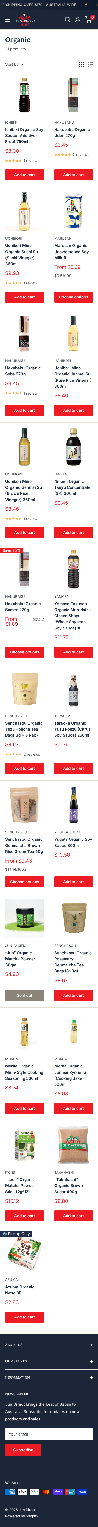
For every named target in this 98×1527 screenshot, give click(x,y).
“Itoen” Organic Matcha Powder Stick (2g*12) (20, 1185)
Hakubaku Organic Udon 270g (72, 132)
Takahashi (64, 1172)
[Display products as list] (90, 64)
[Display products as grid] (81, 64)
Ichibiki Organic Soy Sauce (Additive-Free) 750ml (24, 135)
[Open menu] (7, 20)
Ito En (10, 1172)
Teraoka (62, 716)
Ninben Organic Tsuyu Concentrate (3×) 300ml (72, 487)
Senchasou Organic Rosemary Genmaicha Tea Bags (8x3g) (73, 962)
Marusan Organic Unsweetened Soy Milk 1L (71, 251)
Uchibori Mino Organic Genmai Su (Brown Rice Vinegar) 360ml (23, 490)
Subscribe (23, 1450)
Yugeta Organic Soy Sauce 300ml (73, 842)
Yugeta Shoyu (68, 832)
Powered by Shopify (21, 1516)
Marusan (63, 238)
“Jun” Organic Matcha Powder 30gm (20, 959)
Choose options (73, 297)
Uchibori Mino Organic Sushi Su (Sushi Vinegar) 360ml (21, 254)
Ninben (60, 474)
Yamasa (61, 596)
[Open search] (68, 19)
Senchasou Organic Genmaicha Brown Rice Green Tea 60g (24, 845)
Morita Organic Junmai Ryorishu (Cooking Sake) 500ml (70, 1075)
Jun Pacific (15, 946)
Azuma (11, 1279)
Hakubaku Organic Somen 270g (23, 606)
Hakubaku (64, 122)
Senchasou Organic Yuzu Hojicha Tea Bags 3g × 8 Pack (24, 729)
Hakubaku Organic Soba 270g (23, 370)
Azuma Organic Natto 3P (19, 1289)
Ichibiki (11, 122)
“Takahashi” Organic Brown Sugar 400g (68, 1185)
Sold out (24, 995)
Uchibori (13, 238)
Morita (11, 1059)
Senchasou (16, 716)
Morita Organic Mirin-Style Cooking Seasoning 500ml (24, 1072)
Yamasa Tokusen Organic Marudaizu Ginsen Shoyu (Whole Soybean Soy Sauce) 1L (72, 615)
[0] (88, 19)
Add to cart (24, 174)
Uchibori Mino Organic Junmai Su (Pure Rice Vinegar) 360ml (73, 377)
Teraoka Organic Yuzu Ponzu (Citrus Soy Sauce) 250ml (72, 729)
